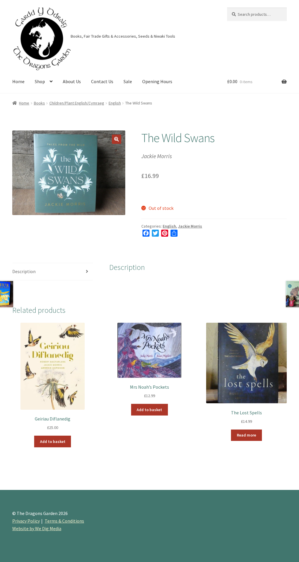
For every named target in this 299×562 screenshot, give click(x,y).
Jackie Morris (190, 226)
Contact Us (102, 81)
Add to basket (52, 441)
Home (18, 81)
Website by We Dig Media (36, 528)
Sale (128, 81)
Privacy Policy (26, 521)
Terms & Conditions (64, 521)
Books (39, 103)
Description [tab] (24, 271)
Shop (40, 81)
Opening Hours (157, 81)
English (115, 103)
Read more (246, 435)
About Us (72, 81)
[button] (116, 139)
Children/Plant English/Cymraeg (76, 103)
